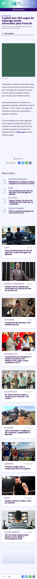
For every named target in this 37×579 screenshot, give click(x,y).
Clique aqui (21, 132)
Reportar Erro (19, 158)
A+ (10, 577)
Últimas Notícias (18, 10)
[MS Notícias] (18, 4)
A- (4, 576)
